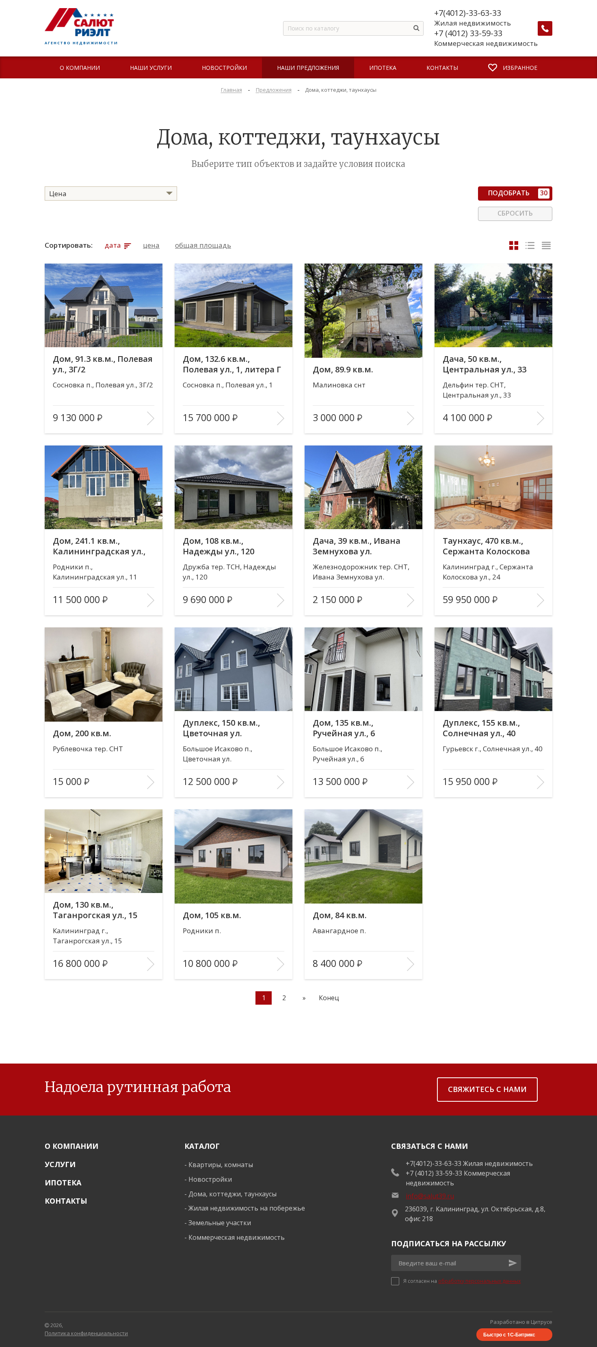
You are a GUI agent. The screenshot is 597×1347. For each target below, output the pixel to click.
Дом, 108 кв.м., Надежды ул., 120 (218, 546)
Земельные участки (219, 1222)
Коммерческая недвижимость (236, 1237)
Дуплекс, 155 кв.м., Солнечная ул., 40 (481, 728)
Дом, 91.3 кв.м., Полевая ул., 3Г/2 (103, 364)
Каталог (202, 1146)
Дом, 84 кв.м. (340, 915)
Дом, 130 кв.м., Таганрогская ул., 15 (95, 910)
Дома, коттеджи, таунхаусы (232, 1193)
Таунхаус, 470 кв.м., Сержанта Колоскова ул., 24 (486, 546)
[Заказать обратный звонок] (545, 28)
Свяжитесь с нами (487, 1089)
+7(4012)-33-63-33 (467, 13)
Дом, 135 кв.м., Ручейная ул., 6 (344, 728)
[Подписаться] (513, 1263)
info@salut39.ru (430, 1195)
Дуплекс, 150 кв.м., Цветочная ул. (221, 728)
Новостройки (210, 1179)
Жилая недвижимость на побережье (246, 1208)
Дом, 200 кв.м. (82, 733)
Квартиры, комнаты (220, 1164)
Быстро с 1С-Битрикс (509, 1334)
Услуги (60, 1164)
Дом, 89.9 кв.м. (343, 369)
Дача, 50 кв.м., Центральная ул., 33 (484, 364)
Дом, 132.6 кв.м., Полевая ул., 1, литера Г (232, 364)
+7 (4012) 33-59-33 (468, 33)
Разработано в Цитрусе (521, 1321)
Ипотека (63, 1182)
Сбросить (515, 213)
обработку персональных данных (479, 1281)
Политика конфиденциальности (86, 1333)
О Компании (71, 1146)
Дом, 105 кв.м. (212, 915)
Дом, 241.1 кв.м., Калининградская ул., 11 (99, 546)
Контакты (66, 1201)
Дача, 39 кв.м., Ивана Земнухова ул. (356, 546)
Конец (329, 997)
